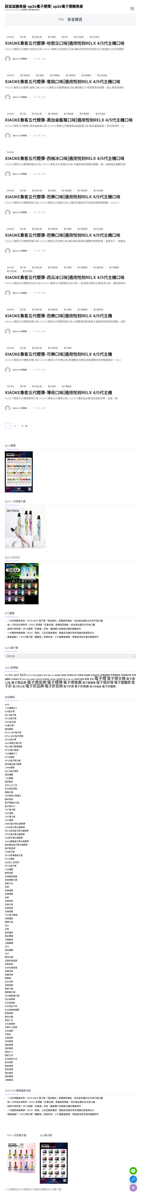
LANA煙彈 (9, 767)
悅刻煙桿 (53, 679)
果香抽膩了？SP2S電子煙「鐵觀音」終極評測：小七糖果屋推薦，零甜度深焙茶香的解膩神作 (53, 637)
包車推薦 (9, 890)
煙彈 (87, 679)
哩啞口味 (51, 675)
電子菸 (65, 37)
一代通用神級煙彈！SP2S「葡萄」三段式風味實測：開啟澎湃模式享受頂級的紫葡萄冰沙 (50, 632)
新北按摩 (9, 1062)
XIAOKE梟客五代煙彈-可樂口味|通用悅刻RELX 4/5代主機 (58, 354)
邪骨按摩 (9, 1013)
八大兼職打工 (11, 708)
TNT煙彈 (9, 813)
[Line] (133, 1170)
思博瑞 (63, 675)
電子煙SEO (10, 806)
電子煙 (23, 37)
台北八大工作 (11, 785)
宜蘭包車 (9, 974)
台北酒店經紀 (11, 788)
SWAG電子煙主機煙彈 (15, 823)
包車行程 (9, 904)
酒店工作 (9, 1020)
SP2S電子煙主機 (13, 760)
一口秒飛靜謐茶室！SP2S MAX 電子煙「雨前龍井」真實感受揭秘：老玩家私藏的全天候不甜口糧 (55, 620)
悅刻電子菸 (70, 679)
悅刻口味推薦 (30, 679)
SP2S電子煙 (10, 718)
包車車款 (9, 901)
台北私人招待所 (12, 862)
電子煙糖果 (89, 682)
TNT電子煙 (10, 809)
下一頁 (24, 426)
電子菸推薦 (81, 686)
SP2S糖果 (9, 858)
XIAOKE (10, 37)
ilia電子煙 (9, 725)
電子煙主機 (37, 37)
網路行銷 (9, 792)
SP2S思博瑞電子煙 (14, 855)
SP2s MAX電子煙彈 (14, 736)
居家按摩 (9, 1066)
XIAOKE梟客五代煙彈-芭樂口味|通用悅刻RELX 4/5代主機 (58, 315)
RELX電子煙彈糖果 (13, 746)
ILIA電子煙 (10, 711)
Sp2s (23, 675)
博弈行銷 (9, 988)
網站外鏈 (9, 957)
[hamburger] (132, 9)
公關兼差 (9, 939)
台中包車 (9, 981)
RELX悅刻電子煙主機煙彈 (17, 830)
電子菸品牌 (78, 37)
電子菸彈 (68, 686)
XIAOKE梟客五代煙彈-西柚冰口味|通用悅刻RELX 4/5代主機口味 (64, 158)
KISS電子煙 (10, 722)
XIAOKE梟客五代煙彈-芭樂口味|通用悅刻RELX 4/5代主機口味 (62, 196)
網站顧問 (9, 729)
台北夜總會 (10, 999)
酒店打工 (9, 1052)
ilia (6, 675)
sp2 (16, 675)
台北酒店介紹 (11, 1006)
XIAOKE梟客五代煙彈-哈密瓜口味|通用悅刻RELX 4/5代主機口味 (64, 43)
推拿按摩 (9, 873)
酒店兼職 (9, 774)
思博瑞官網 (95, 675)
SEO (7, 925)
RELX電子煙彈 (11, 771)
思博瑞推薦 (105, 675)
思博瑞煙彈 (115, 675)
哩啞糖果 (57, 675)
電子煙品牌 (18, 682)
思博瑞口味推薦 (83, 675)
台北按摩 (9, 1030)
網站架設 (9, 799)
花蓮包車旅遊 (11, 960)
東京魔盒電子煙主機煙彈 (16, 844)
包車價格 (9, 894)
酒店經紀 (9, 781)
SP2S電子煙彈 (11, 750)
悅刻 (23, 679)
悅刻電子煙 (60, 679)
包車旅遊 (9, 908)
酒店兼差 (9, 932)
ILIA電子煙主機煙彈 (14, 837)
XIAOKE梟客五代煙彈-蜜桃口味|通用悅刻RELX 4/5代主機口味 (62, 81)
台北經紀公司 (11, 1059)
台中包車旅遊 (11, 967)
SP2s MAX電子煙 (13, 732)
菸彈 (92, 679)
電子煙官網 (25, 75)
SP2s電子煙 (10, 739)
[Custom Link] (133, 1179)
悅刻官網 (39, 679)
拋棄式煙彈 (79, 679)
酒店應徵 (9, 936)
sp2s (7, 704)
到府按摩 (9, 1069)
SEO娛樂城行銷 (12, 995)
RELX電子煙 (10, 715)
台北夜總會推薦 (12, 1009)
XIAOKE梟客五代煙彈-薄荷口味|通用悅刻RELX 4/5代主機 (58, 392)
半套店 (8, 1034)
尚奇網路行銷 (11, 880)
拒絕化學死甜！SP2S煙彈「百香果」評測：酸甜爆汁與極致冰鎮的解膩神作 (44, 628)
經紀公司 (9, 883)
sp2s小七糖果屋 (20, 59)
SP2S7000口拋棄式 (35, 675)
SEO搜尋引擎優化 (13, 795)
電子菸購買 (109, 686)
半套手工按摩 (11, 1027)
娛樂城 (8, 978)
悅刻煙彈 (45, 679)
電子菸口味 (18, 686)
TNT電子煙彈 (11, 915)
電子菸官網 (94, 37)
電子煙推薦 (54, 75)
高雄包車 (9, 971)
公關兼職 (9, 943)
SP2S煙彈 (9, 757)
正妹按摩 (9, 1037)
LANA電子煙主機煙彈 (15, 827)
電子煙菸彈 (70, 75)
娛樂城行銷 (10, 992)
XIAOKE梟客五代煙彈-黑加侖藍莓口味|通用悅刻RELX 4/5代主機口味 (69, 120)
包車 (7, 887)
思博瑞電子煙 (16, 679)
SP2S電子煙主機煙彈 (15, 834)
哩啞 (45, 675)
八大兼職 (9, 778)
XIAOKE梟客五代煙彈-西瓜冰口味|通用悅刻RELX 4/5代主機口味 (64, 277)
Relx (10, 675)
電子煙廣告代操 (12, 802)
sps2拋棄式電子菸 (13, 743)
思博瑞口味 (72, 675)
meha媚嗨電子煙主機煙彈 (17, 841)
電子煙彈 (52, 37)
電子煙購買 (86, 75)
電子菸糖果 (95, 686)
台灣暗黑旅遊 (11, 876)
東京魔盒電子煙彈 (13, 764)
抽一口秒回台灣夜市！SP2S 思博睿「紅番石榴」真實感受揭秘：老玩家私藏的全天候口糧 (51, 624)
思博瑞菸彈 (126, 675)
